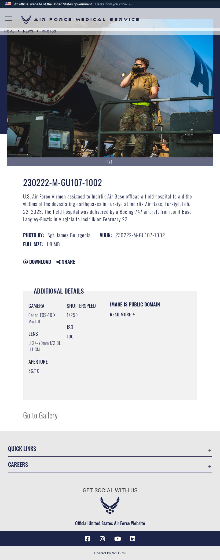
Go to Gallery (40, 415)
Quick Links (22, 448)
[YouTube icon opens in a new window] (117, 539)
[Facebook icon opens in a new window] (87, 539)
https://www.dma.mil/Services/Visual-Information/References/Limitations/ (142, 382)
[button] (114, 4)
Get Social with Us (110, 490)
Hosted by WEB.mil (110, 553)
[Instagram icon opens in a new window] (102, 539)
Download (39, 261)
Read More (121, 314)
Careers (18, 464)
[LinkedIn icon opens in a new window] (133, 539)
